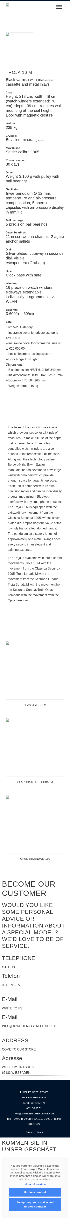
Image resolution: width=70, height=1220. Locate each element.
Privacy (30, 1132)
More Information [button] (35, 1184)
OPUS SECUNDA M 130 (35, 858)
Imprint (40, 1132)
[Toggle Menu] (59, 7)
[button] (49, 7)
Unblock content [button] (35, 1192)
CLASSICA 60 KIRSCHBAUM (35, 782)
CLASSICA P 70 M (35, 705)
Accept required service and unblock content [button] (35, 1204)
